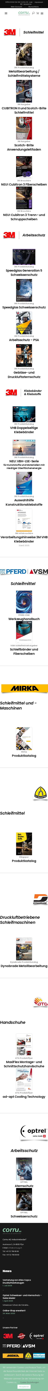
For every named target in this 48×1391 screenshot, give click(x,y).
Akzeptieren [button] (24, 1386)
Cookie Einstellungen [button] (29, 1382)
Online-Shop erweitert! (14, 1310)
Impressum (39, 2)
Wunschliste (33, 6)
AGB (30, 2)
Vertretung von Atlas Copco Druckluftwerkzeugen (17, 1281)
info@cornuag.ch (15, 1248)
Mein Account (16, 6)
